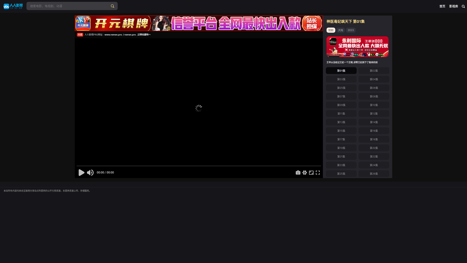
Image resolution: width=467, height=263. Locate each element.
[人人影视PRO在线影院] (13, 6)
